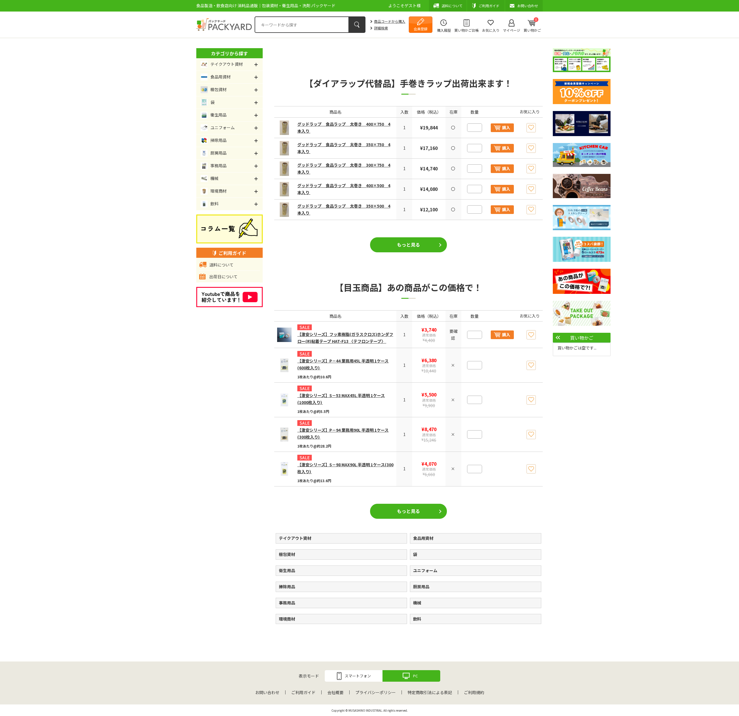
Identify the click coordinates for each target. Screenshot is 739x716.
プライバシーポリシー (375, 692)
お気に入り (490, 30)
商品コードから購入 (389, 21)
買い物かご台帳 (466, 30)
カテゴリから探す (229, 53)
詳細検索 (381, 27)
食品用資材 (423, 538)
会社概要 (335, 692)
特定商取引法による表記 (430, 692)
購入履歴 (444, 30)
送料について (221, 265)
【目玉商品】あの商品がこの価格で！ (408, 287)
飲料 (417, 619)
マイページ (511, 30)
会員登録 (421, 28)
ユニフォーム (425, 570)
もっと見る (408, 244)
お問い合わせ (267, 692)
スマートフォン (358, 676)
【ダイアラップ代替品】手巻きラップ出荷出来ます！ (408, 83)
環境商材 (287, 619)
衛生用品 (287, 570)
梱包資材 (287, 554)
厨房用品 (421, 586)
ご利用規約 (474, 692)
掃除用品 (287, 586)
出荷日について (223, 276)
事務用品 (287, 603)
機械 (417, 603)
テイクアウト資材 (295, 538)
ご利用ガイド (303, 692)
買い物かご (532, 25)
